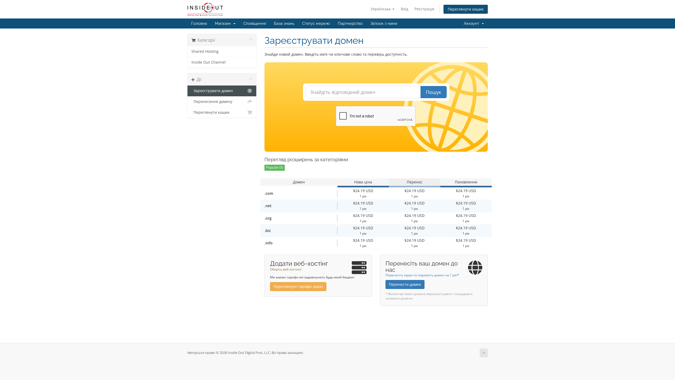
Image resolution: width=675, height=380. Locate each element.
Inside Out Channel (208, 62)
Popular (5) (274, 167)
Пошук (433, 92)
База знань (284, 23)
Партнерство (350, 23)
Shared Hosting (205, 51)
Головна (199, 23)
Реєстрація (424, 8)
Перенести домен (405, 284)
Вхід (404, 8)
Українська (381, 8)
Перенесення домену (211, 101)
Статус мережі (316, 23)
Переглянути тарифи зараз (298, 286)
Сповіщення (254, 23)
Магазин (224, 23)
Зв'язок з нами (383, 23)
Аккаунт (472, 23)
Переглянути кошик (466, 9)
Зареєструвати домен (212, 90)
